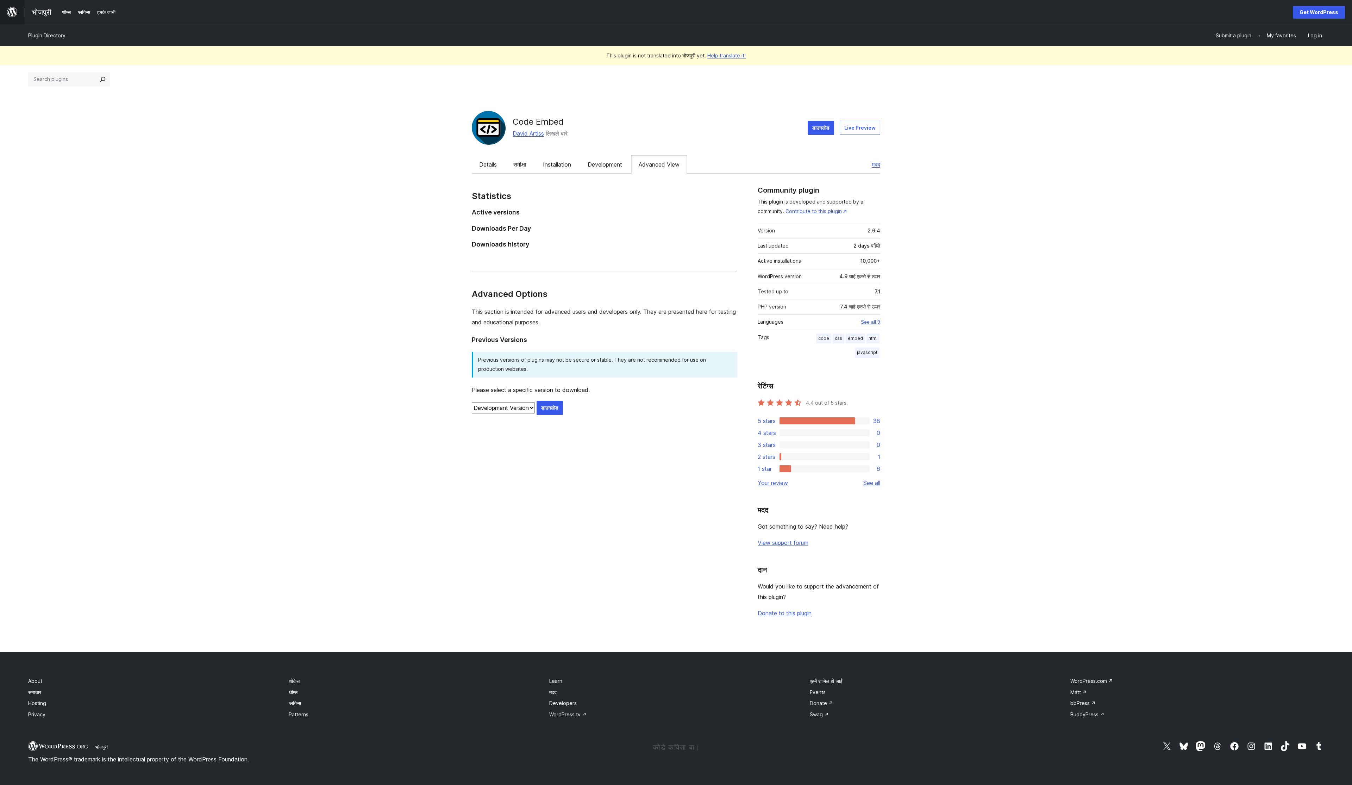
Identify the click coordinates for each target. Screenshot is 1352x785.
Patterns (298, 714)
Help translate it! (726, 55)
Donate (821, 703)
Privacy (36, 714)
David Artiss (528, 133)
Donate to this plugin (785, 613)
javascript (867, 352)
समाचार (34, 692)
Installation (557, 164)
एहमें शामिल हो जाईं (826, 681)
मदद (876, 164)
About (35, 681)
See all (871, 482)
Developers (563, 703)
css (838, 338)
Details (488, 164)
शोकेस (294, 681)
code (823, 338)
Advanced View (659, 164)
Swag (819, 714)
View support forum (783, 542)
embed (855, 338)
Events (818, 692)
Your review (773, 482)
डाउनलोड (821, 128)
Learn (555, 681)
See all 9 (870, 322)
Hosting (37, 703)
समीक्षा (519, 164)
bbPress (1083, 703)
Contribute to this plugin (813, 211)
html (873, 338)
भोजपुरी (101, 747)
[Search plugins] (103, 79)
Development (605, 164)
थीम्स (293, 692)
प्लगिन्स (295, 703)
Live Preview (860, 128)
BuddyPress (1087, 714)
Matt (1078, 692)
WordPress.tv (568, 714)
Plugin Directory (46, 35)
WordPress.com (1091, 681)
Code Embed (538, 122)
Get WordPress (1319, 12)
